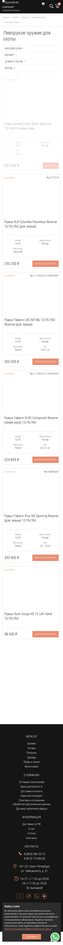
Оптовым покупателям (31, 782)
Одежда (31, 757)
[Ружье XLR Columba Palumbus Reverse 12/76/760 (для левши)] (31, 197)
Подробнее (51, 165)
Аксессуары (31, 766)
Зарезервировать (45, 263)
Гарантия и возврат (32, 795)
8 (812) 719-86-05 (34, 858)
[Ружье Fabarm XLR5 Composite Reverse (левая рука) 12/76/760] (31, 393)
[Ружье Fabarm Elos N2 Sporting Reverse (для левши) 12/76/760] (31, 492)
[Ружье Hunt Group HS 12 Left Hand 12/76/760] (31, 590)
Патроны (31, 752)
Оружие (31, 743)
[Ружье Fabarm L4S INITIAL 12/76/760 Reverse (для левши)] (31, 295)
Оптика (31, 748)
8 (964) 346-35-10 (34, 854)
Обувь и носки (31, 762)
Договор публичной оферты (31, 808)
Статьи (31, 833)
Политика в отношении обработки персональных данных (28, 929)
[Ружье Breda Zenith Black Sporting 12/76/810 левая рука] (31, 99)
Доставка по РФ (31, 824)
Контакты (31, 838)
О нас (31, 828)
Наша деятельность (31, 786)
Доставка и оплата (31, 791)
